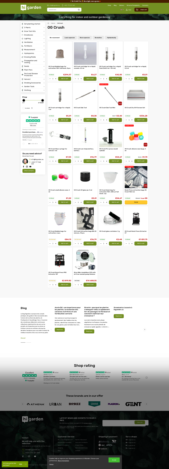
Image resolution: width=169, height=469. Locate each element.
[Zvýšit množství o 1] (55, 79)
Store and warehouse (81, 448)
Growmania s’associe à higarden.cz (123, 309)
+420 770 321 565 (32, 453)
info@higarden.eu (37, 159)
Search (78, 9)
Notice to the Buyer (63, 445)
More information (63, 461)
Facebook (23, 456)
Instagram (29, 456)
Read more (60, 329)
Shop (109, 5)
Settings (51, 464)
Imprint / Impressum (81, 439)
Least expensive (70, 37)
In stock (28, 108)
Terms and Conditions (81, 442)
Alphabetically (111, 37)
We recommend (55, 37)
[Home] (48, 23)
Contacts (145, 5)
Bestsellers (98, 37)
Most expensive (85, 37)
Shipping (60, 448)
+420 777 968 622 (36, 163)
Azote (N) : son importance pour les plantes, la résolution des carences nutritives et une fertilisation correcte (68, 311)
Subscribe (140, 422)
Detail (136, 202)
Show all (23, 338)
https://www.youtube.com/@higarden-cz (35, 456)
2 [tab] (28, 342)
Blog (115, 5)
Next (145, 329)
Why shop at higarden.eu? (65, 439)
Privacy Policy (79, 445)
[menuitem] (33, 24)
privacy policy (88, 423)
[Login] (128, 10)
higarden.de (132, 442)
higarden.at (132, 445)
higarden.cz (132, 439)
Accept (114, 460)
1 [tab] (23, 342)
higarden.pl (132, 448)
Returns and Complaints (64, 442)
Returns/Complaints (133, 5)
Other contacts (29, 171)
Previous (51, 329)
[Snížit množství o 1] (50, 79)
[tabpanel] (68, 319)
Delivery (121, 5)
